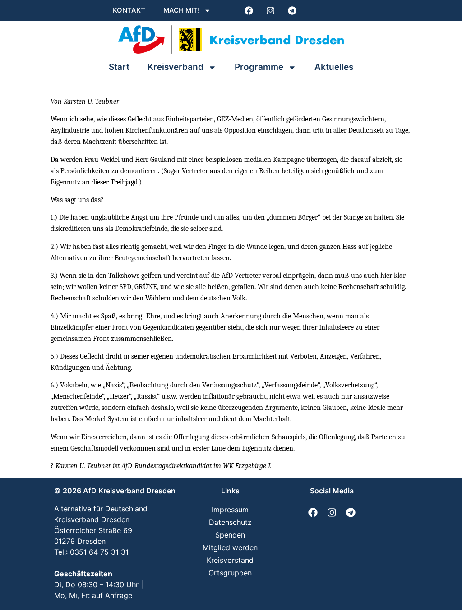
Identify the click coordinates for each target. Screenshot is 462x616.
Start (119, 67)
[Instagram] (270, 10)
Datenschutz (230, 522)
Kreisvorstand (230, 560)
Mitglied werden (230, 547)
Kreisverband (175, 67)
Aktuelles (333, 67)
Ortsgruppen (230, 572)
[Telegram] (291, 10)
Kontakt (129, 10)
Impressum (230, 509)
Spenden (230, 534)
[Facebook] (248, 10)
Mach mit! (181, 10)
